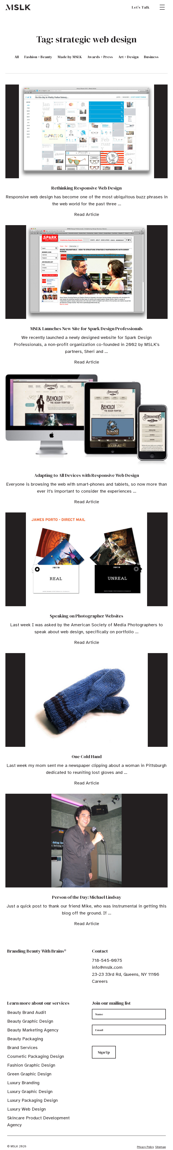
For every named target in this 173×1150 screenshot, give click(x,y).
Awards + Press (100, 56)
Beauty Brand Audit (26, 1012)
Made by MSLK (70, 56)
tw (101, 995)
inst (115, 995)
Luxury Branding (23, 1083)
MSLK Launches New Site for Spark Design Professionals (86, 328)
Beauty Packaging (25, 1039)
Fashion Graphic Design (31, 1065)
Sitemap (160, 1147)
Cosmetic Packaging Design (35, 1056)
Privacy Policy (145, 1147)
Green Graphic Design (29, 1074)
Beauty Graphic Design (30, 1021)
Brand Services (22, 1047)
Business (151, 56)
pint (108, 995)
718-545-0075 (107, 960)
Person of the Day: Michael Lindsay (86, 897)
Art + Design (128, 56)
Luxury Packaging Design (32, 1100)
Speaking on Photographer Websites (86, 616)
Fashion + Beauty (38, 56)
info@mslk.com (107, 967)
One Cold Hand (87, 756)
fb (94, 995)
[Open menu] (162, 7)
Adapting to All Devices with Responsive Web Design (86, 475)
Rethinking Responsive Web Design (86, 188)
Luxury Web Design (26, 1109)
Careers (100, 981)
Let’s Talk (141, 7)
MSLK (18, 7)
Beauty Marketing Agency (32, 1030)
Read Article (86, 214)
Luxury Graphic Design (29, 1091)
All (16, 56)
